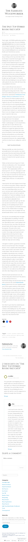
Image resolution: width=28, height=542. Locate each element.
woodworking (11, 337)
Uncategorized (6, 510)
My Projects (5, 33)
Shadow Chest (5, 495)
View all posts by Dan (6, 349)
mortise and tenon (11, 335)
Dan (4, 32)
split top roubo (20, 335)
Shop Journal (5, 499)
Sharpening (5, 497)
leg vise (4, 335)
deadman (14, 333)
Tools (3, 508)
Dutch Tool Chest (6, 484)
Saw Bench (4, 491)
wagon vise (5, 337)
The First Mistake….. (20, 358)
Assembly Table (6, 482)
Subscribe (5, 515)
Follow (5, 526)
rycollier (10, 376)
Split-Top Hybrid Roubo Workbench (16, 33)
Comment (21, 467)
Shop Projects (5, 504)
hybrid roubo (20, 333)
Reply (6, 396)
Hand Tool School (6, 486)
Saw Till (4, 493)
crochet (9, 333)
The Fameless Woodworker (14, 12)
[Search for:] (10, 475)
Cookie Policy (4, 536)
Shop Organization (7, 501)
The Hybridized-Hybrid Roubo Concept (12, 356)
